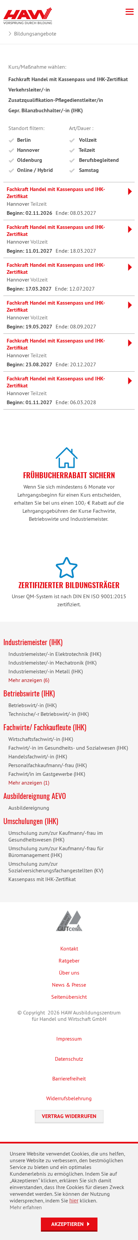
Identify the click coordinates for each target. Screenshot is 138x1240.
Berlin (24, 139)
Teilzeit (86, 149)
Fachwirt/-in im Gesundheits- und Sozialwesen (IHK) (68, 747)
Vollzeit (87, 139)
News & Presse (69, 984)
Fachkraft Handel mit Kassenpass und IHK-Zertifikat (68, 79)
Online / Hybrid (35, 170)
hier (73, 1200)
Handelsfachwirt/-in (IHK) (37, 756)
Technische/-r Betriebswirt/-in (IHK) (48, 713)
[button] (69, 1225)
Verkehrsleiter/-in (29, 89)
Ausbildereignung (28, 807)
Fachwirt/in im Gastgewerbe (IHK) (46, 773)
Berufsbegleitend (98, 160)
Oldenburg (29, 160)
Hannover (28, 149)
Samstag (88, 170)
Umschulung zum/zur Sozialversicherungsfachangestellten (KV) (55, 867)
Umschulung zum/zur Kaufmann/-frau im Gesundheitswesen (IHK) (55, 836)
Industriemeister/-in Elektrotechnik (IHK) (54, 653)
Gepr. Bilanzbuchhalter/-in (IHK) (45, 110)
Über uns (69, 972)
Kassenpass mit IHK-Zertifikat (42, 879)
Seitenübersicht (69, 996)
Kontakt (69, 948)
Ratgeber (69, 960)
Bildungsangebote (35, 33)
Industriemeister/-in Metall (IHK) (45, 671)
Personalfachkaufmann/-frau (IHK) (47, 765)
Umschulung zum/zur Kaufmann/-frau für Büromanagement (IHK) (56, 851)
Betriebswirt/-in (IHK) (32, 705)
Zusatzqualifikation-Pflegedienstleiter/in (55, 100)
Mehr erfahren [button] (26, 1207)
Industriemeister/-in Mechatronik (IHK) (52, 662)
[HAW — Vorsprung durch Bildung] (27, 15)
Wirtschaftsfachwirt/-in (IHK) (40, 739)
